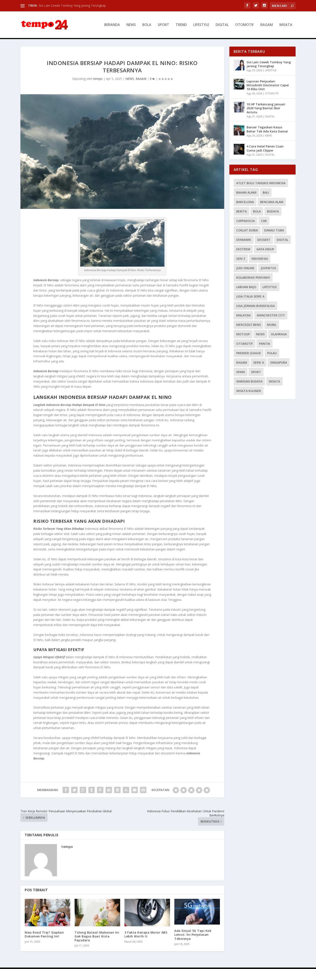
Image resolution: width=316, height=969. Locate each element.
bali (266, 192)
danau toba (274, 230)
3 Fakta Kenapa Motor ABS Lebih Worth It (145, 934)
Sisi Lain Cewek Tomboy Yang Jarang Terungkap (72, 5)
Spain (240, 372)
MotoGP (243, 334)
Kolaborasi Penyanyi (253, 277)
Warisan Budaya (249, 381)
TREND (181, 25)
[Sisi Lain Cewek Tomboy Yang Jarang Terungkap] (239, 65)
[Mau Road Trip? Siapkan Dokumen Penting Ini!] (47, 912)
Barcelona (245, 202)
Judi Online (245, 268)
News (260, 334)
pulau (272, 353)
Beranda (112, 25)
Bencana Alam (271, 202)
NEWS (131, 25)
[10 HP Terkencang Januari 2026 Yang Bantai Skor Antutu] (239, 107)
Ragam (241, 362)
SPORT (163, 25)
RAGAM (266, 25)
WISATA (285, 25)
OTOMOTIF (244, 25)
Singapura (278, 362)
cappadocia (245, 221)
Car (264, 221)
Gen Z (240, 259)
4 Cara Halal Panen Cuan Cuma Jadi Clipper (265, 148)
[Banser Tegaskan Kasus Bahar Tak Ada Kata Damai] (239, 130)
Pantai (264, 344)
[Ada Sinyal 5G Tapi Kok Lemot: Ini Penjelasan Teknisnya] (197, 912)
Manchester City (271, 315)
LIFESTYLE (201, 25)
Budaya (273, 211)
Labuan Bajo (246, 287)
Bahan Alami (246, 192)
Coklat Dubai (247, 230)
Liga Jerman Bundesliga (255, 306)
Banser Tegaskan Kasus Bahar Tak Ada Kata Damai (267, 129)
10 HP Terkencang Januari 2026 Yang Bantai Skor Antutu (266, 108)
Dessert (263, 240)
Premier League (248, 353)
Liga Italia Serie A (250, 296)
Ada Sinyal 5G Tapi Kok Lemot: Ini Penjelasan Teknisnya (192, 934)
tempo (98, 79)
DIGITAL (222, 25)
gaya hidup (265, 249)
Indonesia (260, 259)
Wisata (274, 381)
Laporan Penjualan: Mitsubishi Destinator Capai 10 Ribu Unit (268, 85)
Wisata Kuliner (248, 391)
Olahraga (279, 334)
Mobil (271, 325)
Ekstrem (243, 249)
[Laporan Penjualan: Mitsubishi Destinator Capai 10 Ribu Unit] (239, 84)
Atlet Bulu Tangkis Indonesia (260, 183)
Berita (241, 211)
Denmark (243, 240)
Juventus (268, 268)
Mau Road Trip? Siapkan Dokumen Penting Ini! (44, 934)
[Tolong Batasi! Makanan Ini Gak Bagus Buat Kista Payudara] (97, 912)
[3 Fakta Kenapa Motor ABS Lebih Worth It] (147, 912)
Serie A (258, 362)
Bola (257, 211)
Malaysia (243, 315)
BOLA (146, 25)
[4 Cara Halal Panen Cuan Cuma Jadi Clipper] (239, 149)
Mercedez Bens (248, 325)
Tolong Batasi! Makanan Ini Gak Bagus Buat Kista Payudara (97, 936)
